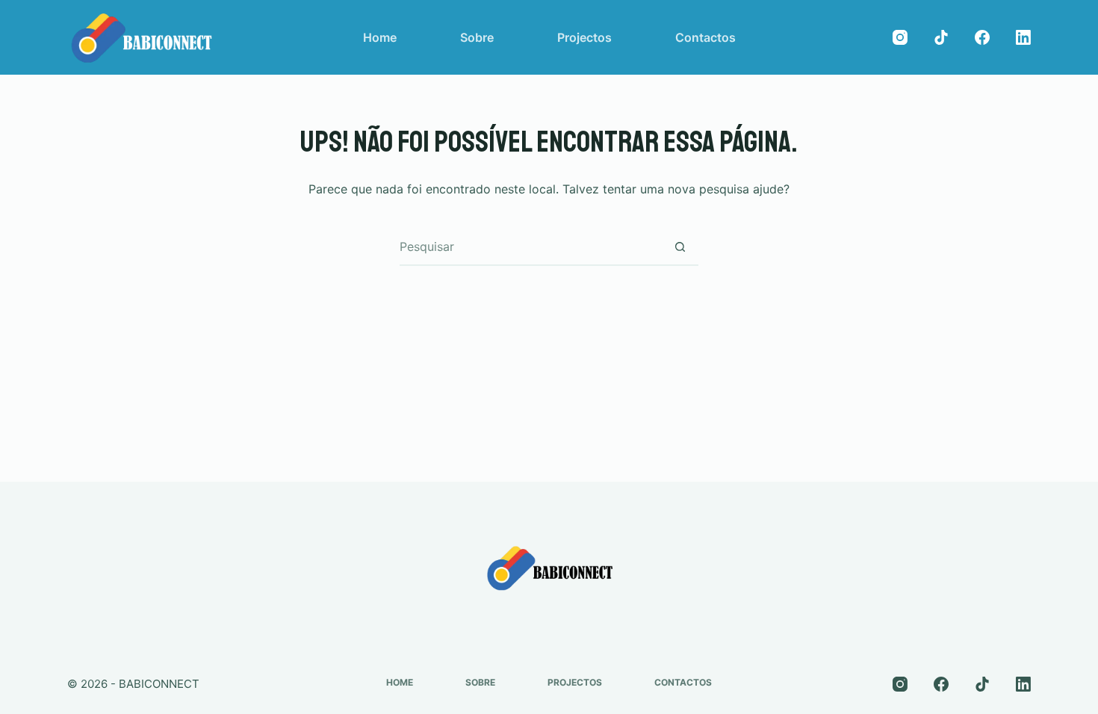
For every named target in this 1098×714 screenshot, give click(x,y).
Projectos (584, 37)
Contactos (705, 37)
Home (380, 37)
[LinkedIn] (1023, 37)
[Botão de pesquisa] (679, 246)
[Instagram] (900, 37)
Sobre (477, 37)
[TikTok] (941, 37)
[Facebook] (982, 37)
